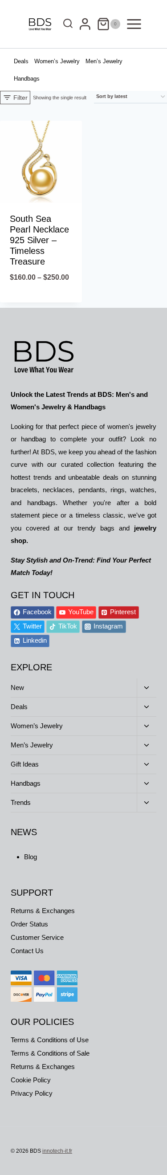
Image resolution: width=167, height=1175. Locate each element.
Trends (21, 802)
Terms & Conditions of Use (50, 1040)
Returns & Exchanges (43, 910)
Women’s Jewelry (57, 61)
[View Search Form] (65, 24)
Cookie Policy (31, 1080)
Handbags (27, 78)
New (17, 687)
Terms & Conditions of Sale (50, 1053)
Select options (41, 300)
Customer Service (37, 937)
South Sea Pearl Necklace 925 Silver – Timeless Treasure (39, 240)
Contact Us (27, 951)
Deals (21, 61)
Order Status (29, 924)
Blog (30, 857)
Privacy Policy (32, 1093)
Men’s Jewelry (104, 61)
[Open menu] (134, 24)
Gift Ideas (25, 764)
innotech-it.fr (57, 1151)
